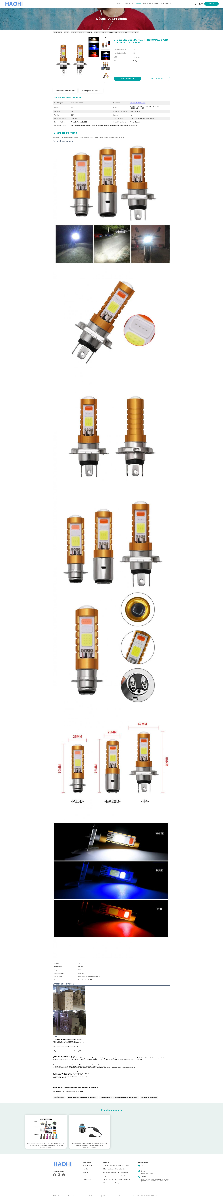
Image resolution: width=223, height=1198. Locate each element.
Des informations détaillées (65, 91)
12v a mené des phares (149, 1097)
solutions (145, 4)
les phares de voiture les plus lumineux (82, 1097)
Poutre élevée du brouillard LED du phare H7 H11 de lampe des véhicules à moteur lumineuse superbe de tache (89, 1144)
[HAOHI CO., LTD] (14, 3)
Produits (66, 32)
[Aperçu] (62, 1166)
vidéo (151, 4)
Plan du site (71, 1196)
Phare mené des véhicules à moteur (81, 32)
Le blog (85, 1176)
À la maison (117, 4)
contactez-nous (166, 4)
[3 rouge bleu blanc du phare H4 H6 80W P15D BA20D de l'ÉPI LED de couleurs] (76, 59)
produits (138, 4)
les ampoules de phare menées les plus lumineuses (119, 1097)
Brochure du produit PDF (137, 103)
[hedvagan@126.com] (63, 1175)
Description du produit (90, 91)
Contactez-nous (88, 1179)
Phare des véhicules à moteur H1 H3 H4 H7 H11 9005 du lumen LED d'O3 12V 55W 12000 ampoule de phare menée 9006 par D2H (46, 1144)
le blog (156, 4)
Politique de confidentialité (60, 1196)
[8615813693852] (54, 1175)
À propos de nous (128, 4)
